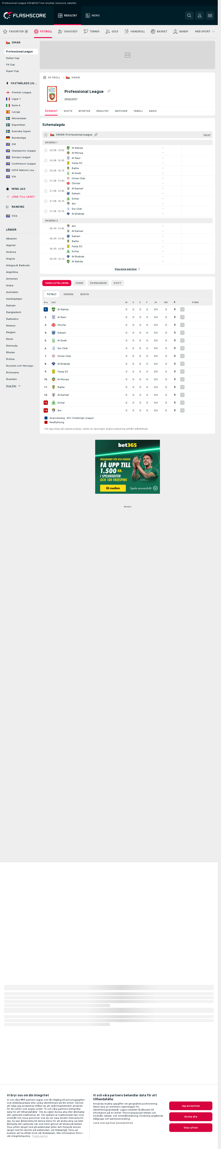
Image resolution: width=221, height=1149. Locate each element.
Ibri (59, 410)
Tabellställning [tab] (57, 283)
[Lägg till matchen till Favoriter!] (45, 150)
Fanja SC (62, 371)
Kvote (68, 110)
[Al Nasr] (53, 317)
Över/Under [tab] (98, 283)
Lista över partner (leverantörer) (113, 1122)
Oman (75, 77)
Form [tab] (79, 283)
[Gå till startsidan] (27, 15)
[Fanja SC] (53, 371)
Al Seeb (62, 340)
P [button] (174, 302)
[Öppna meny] (210, 15)
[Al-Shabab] (53, 364)
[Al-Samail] (53, 395)
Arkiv (153, 110)
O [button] (140, 302)
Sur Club (62, 348)
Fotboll (54, 77)
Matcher (121, 110)
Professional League (19, 51)
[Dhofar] (53, 325)
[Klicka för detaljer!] (127, 150)
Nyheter (84, 110)
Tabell (138, 110)
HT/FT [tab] (117, 283)
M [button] (126, 302)
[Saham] (53, 333)
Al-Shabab (63, 364)
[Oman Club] (53, 356)
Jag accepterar (191, 1105)
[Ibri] (53, 410)
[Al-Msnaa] (53, 379)
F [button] (147, 302)
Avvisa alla (190, 1116)
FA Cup (10, 64)
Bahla (61, 387)
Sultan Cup (12, 58)
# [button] (45, 302)
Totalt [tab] (52, 294)
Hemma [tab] (68, 294)
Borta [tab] (84, 294)
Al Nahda (63, 309)
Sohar (61, 402)
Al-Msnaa (63, 379)
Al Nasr (61, 317)
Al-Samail (63, 395)
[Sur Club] (53, 348)
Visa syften (191, 1127)
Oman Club (64, 356)
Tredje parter (40, 1136)
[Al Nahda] (53, 309)
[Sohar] (53, 402)
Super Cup (12, 71)
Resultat (102, 110)
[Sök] (189, 15)
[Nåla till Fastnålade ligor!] (108, 91)
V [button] (133, 302)
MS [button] (166, 302)
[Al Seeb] (53, 340)
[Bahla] (53, 387)
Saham (61, 332)
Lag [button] (53, 302)
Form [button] (195, 302)
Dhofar (61, 325)
